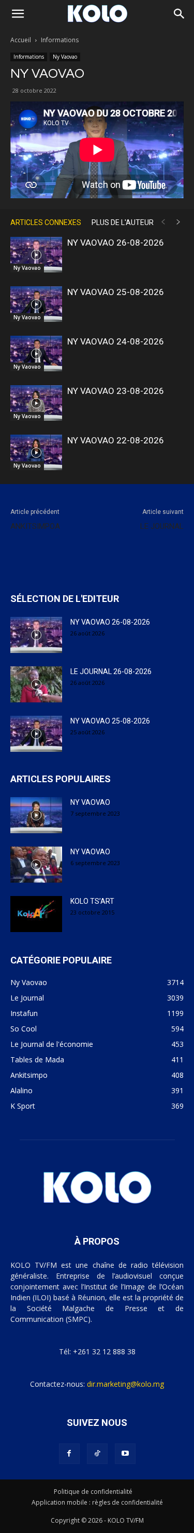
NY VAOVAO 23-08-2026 (115, 391)
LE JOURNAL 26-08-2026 (111, 671)
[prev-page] (163, 222)
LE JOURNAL (162, 526)
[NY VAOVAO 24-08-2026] (36, 353)
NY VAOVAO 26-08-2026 (115, 242)
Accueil (20, 40)
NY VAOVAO (90, 802)
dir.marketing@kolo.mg (125, 1384)
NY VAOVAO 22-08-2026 (115, 440)
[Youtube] (125, 1453)
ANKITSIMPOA (35, 526)
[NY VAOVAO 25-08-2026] (36, 304)
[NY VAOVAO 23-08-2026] (36, 403)
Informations (60, 40)
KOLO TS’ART (92, 901)
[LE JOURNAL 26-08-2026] (36, 684)
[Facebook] (69, 1453)
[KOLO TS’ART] (36, 914)
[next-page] (178, 222)
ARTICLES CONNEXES (45, 222)
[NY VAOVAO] (36, 815)
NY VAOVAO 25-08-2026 (115, 292)
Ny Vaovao (65, 56)
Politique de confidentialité (93, 1491)
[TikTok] (97, 1453)
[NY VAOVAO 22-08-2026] (36, 452)
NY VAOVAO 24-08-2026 (115, 341)
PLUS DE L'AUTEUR (123, 222)
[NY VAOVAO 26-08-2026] (36, 254)
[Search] (179, 14)
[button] (17, 14)
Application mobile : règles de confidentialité (97, 1502)
